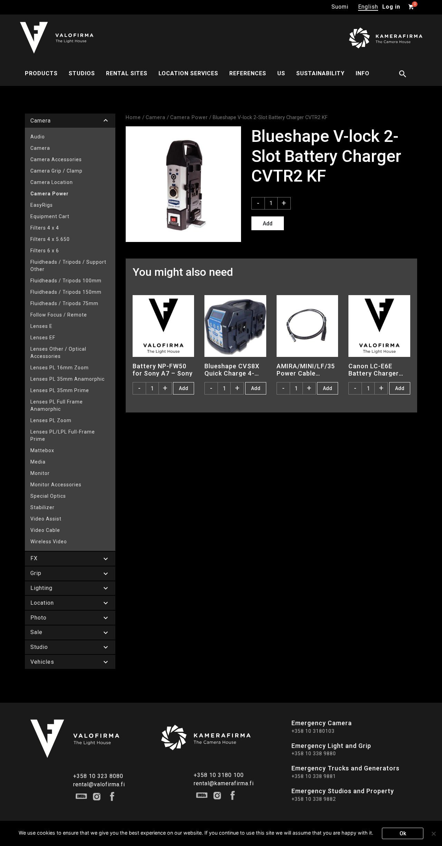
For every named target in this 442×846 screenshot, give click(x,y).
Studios (82, 73)
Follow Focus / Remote (58, 315)
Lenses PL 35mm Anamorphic (67, 379)
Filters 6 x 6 (44, 250)
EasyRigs (41, 205)
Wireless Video (48, 541)
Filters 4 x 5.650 (50, 239)
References (247, 73)
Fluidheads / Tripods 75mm (64, 303)
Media (38, 462)
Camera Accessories (56, 159)
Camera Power (49, 193)
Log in (391, 6)
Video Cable (45, 530)
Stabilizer (42, 507)
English (368, 6)
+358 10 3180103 (313, 731)
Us (281, 73)
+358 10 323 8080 (98, 776)
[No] (433, 833)
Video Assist (45, 519)
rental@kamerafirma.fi (224, 783)
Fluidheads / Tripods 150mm (66, 292)
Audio (37, 136)
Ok (403, 833)
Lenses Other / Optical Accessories (58, 352)
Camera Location (51, 182)
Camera (40, 148)
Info (362, 73)
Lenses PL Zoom (50, 420)
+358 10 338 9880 (313, 753)
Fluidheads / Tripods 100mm (66, 280)
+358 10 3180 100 (219, 775)
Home (133, 117)
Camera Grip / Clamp (56, 171)
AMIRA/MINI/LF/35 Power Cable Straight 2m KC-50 (306, 369)
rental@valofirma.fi (99, 784)
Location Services (188, 73)
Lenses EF (42, 337)
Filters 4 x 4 (44, 228)
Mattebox (42, 450)
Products (41, 73)
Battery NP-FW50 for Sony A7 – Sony (163, 369)
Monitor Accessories (55, 484)
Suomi (340, 6)
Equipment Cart (49, 216)
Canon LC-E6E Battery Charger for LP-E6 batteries (378, 369)
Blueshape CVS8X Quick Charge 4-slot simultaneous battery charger (232, 369)
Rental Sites (126, 73)
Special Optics (48, 496)
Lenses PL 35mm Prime (59, 390)
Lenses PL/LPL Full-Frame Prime (62, 435)
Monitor (40, 473)
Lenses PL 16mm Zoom (59, 367)
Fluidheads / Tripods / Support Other (68, 265)
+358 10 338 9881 (313, 776)
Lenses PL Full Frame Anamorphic (56, 405)
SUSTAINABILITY (320, 73)
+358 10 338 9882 (313, 799)
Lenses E (41, 326)
